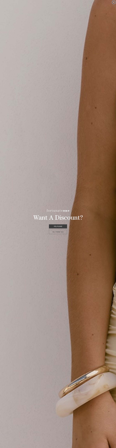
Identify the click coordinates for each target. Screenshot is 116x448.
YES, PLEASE (58, 226)
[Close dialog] (113, 2)
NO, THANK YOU (58, 232)
